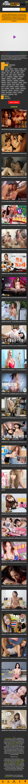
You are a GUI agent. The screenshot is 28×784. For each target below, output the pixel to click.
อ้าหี (14, 73)
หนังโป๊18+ (4, 80)
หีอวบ (7, 74)
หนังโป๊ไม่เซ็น (9, 76)
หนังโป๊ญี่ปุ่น (22, 760)
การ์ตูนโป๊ (17, 764)
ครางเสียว (7, 88)
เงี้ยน (11, 73)
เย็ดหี (3, 71)
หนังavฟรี (4, 84)
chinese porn (4, 90)
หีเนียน (3, 74)
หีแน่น (22, 73)
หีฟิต (10, 74)
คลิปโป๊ (17, 743)
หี (5, 76)
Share (10, 53)
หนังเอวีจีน (4, 82)
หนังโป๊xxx (9, 78)
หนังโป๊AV (19, 78)
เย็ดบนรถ (17, 71)
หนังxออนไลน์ (14, 82)
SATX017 (3, 490)
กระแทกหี (17, 88)
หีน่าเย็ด (19, 74)
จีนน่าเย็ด (17, 86)
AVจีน (16, 94)
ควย (2, 88)
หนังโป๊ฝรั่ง (19, 761)
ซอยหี (7, 86)
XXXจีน (3, 92)
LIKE (5, 53)
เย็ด (8, 73)
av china (22, 90)
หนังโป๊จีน (9, 67)
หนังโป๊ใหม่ (16, 76)
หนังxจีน (20, 82)
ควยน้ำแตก (22, 86)
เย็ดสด (12, 71)
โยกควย (11, 69)
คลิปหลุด (12, 745)
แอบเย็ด (20, 69)
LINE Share (22, 53)
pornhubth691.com (9, 738)
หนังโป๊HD (14, 78)
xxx (16, 738)
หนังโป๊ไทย (18, 763)
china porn (16, 90)
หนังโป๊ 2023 (9, 80)
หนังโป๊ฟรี (21, 76)
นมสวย (3, 86)
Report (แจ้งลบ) (14, 102)
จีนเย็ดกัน (11, 86)
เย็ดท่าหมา (3, 73)
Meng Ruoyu (4, 94)
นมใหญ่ (22, 84)
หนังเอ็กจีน (22, 80)
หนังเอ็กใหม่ (16, 80)
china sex (10, 90)
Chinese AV (10, 94)
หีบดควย (14, 74)
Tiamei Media (9, 92)
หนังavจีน (9, 84)
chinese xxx (23, 88)
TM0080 (20, 92)
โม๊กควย (16, 69)
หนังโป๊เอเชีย (11, 761)
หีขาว (3, 76)
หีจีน (23, 74)
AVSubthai (13, 742)
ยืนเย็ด (17, 84)
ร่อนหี (13, 84)
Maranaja (7, 96)
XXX (6, 67)
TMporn (14, 92)
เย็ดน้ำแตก (23, 71)
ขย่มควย (12, 88)
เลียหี (25, 69)
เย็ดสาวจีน (7, 71)
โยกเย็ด (6, 69)
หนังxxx (24, 82)
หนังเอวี (8, 82)
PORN (16, 757)
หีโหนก (18, 73)
